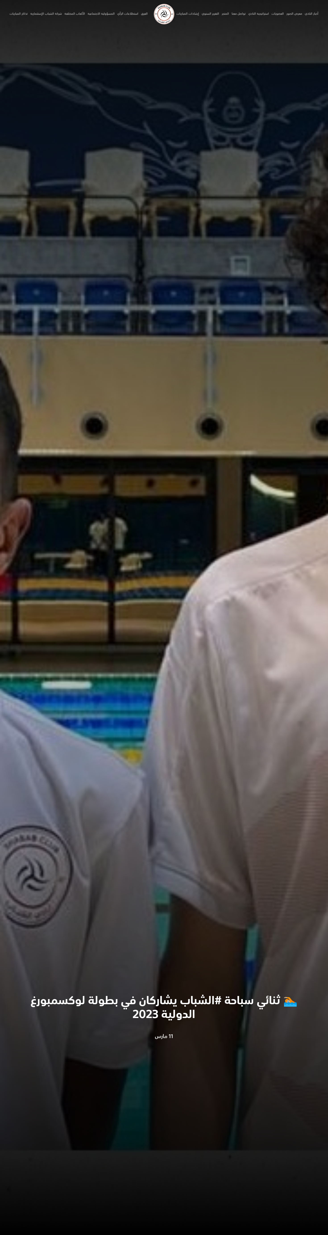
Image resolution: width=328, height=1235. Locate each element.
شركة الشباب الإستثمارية (46, 13)
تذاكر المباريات (19, 13)
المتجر (225, 13)
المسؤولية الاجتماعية (101, 13)
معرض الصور (294, 13)
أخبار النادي (311, 13)
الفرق (144, 13)
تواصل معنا (239, 13)
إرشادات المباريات (187, 13)
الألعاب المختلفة (74, 13)
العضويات (278, 13)
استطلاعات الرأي (127, 13)
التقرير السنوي (210, 13)
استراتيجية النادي (258, 13)
